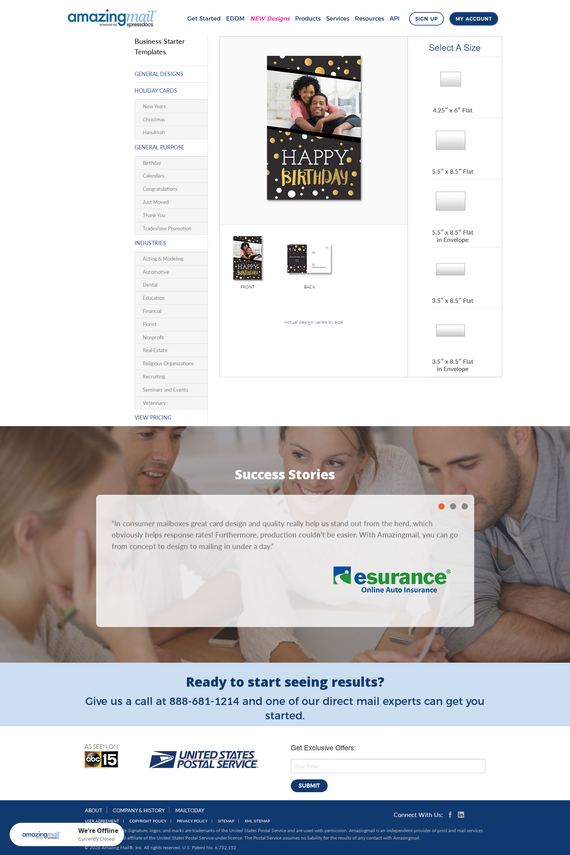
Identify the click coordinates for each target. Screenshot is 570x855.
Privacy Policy (192, 821)
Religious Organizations (168, 363)
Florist (150, 324)
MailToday (189, 810)
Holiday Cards (156, 90)
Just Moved (156, 202)
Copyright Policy (148, 821)
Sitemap (226, 821)
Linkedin (461, 815)
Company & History (139, 810)
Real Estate (155, 350)
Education (153, 298)
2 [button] (453, 506)
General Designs (159, 74)
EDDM (235, 18)
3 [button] (464, 506)
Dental (150, 285)
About (93, 810)
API (395, 18)
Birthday (152, 163)
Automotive (156, 272)
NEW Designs (270, 18)
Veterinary (154, 403)
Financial (152, 311)
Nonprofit (153, 337)
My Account (474, 19)
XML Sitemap (257, 821)
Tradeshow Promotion (167, 228)
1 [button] (441, 506)
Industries (150, 243)
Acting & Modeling (163, 259)
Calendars (153, 176)
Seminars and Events (165, 390)
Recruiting (154, 376)
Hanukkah (154, 132)
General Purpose (159, 147)
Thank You (154, 215)
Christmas (154, 119)
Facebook (452, 815)
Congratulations (160, 189)
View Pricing (153, 417)
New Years (154, 106)
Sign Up (426, 19)
